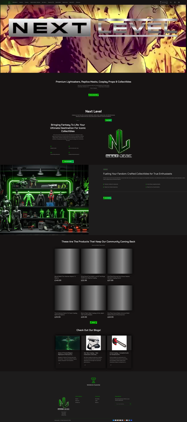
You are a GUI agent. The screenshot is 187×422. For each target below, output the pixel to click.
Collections (164, 2)
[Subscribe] (130, 403)
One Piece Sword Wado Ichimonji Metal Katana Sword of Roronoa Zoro (118, 314)
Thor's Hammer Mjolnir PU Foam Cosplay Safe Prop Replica (66, 314)
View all (93, 322)
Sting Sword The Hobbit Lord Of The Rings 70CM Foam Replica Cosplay (93, 277)
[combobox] (93, 120)
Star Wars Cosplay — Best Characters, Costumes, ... (91, 353)
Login (96, 400)
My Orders (97, 398)
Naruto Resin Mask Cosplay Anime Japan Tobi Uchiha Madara (92, 314)
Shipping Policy (63, 415)
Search (76, 398)
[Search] (170, 2)
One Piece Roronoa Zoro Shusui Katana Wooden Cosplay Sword (118, 277)
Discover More (68, 161)
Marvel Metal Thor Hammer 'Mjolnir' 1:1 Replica (65, 277)
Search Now (108, 120)
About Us (77, 400)
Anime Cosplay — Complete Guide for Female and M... (119, 353)
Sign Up (96, 402)
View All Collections (93, 94)
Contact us (77, 402)
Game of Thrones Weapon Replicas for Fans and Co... (65, 353)
